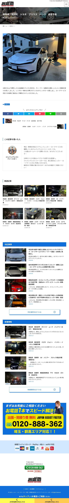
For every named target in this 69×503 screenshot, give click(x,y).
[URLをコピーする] (61, 113)
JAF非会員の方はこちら (17, 502)
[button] (8, 113)
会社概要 (32, 489)
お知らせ (7, 17)
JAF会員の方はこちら (52, 502)
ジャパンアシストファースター (12, 158)
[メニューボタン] (66, 4)
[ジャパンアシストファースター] (7, 3)
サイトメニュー (40, 489)
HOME (26, 489)
